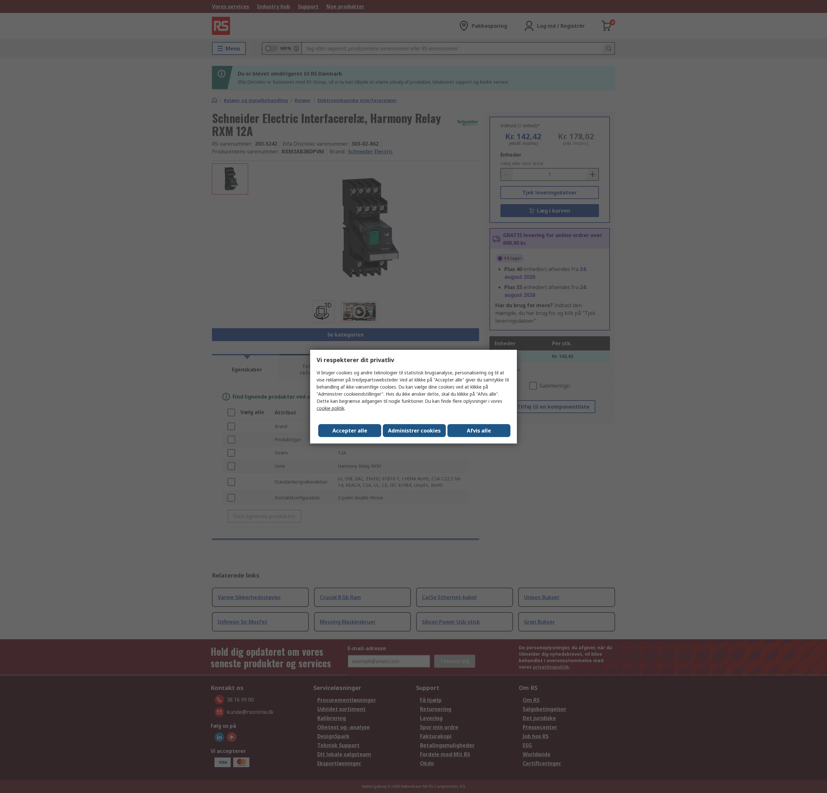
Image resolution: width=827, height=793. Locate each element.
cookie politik (330, 408)
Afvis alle (479, 430)
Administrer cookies (414, 430)
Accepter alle (349, 430)
